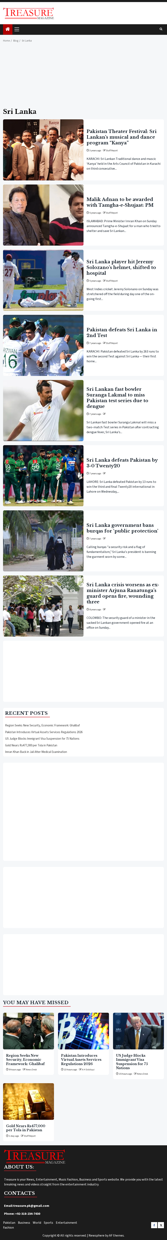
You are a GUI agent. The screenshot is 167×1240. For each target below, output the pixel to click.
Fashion (8, 1227)
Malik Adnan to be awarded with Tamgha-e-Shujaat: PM (120, 202)
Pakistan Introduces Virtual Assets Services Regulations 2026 (43, 732)
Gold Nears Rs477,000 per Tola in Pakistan (31, 745)
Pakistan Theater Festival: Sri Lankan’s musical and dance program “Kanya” (122, 137)
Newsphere (96, 1235)
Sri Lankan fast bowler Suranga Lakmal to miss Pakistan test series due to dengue (117, 398)
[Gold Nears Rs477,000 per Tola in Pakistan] (28, 1101)
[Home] (7, 29)
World (37, 1222)
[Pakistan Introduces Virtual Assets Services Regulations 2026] (83, 1031)
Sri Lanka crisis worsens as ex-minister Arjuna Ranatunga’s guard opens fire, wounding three (123, 593)
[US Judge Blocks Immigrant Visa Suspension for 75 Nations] (138, 1031)
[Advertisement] (83, 77)
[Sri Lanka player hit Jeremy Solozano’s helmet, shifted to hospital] (43, 280)
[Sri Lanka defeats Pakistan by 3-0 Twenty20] (43, 475)
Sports (48, 1222)
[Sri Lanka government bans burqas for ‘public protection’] (43, 540)
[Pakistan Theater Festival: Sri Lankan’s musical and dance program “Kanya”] (43, 149)
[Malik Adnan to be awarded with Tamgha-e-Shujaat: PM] (43, 215)
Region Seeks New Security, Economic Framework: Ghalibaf (42, 725)
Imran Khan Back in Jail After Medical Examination (36, 752)
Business (24, 1222)
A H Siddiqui (88, 1069)
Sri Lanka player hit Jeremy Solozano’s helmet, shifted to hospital (121, 267)
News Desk (31, 1069)
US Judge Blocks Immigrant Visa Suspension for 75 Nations (42, 739)
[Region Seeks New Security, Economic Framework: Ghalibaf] (28, 1031)
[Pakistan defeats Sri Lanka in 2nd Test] (43, 345)
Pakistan (9, 1222)
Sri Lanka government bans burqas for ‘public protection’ (122, 528)
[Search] (161, 29)
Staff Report (112, 150)
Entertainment (66, 1222)
